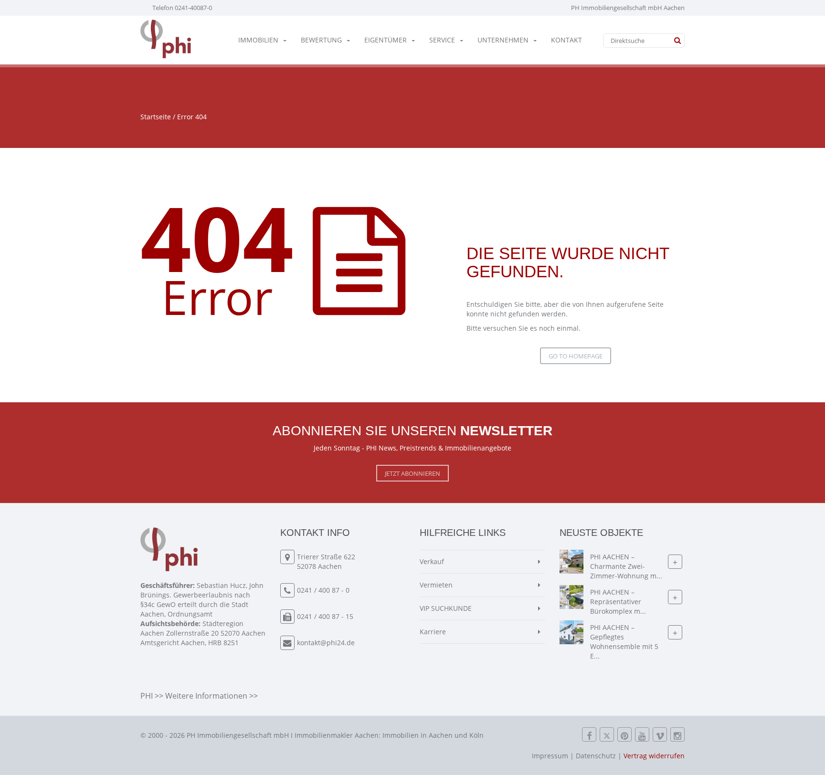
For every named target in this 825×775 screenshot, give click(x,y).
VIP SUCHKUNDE (446, 608)
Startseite (155, 116)
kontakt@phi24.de (326, 642)
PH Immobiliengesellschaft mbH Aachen (628, 7)
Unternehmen (503, 39)
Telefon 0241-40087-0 (182, 7)
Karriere (433, 631)
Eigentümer (385, 39)
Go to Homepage (576, 356)
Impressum (550, 755)
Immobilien (258, 39)
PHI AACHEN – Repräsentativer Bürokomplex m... (618, 601)
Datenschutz (596, 755)
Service (442, 39)
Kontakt (566, 39)
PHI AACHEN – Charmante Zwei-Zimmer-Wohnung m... (626, 566)
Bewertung (321, 39)
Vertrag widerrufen (654, 755)
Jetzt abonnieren (412, 473)
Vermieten (436, 584)
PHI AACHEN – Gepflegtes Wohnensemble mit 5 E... (624, 641)
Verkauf (432, 561)
